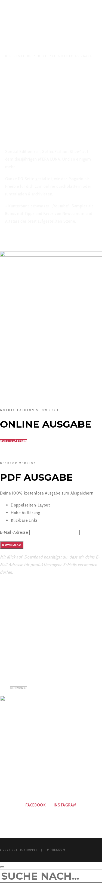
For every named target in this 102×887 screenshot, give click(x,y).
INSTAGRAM (65, 805)
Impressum (56, 850)
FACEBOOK (36, 805)
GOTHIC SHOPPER (25, 849)
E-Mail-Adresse (14, 532)
